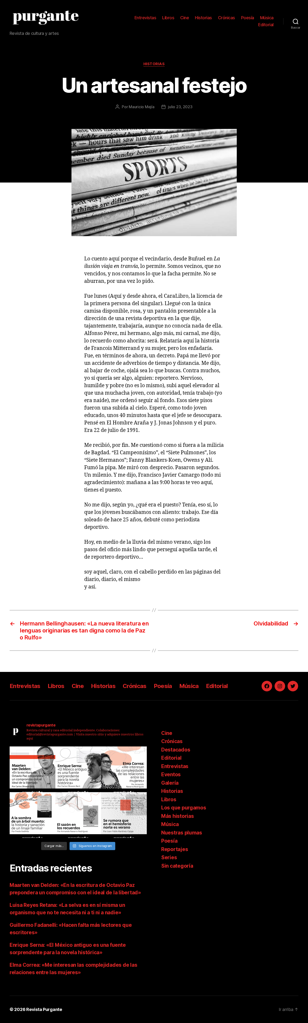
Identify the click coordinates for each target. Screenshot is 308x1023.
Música (267, 17)
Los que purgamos (183, 808)
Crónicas (226, 17)
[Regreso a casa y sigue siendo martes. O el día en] (124, 815)
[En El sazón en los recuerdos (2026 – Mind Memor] (78, 815)
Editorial (266, 24)
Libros (168, 17)
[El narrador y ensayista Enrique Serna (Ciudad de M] (78, 769)
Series (169, 857)
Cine (184, 17)
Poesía (247, 17)
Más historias (177, 816)
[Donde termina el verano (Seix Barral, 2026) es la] (124, 769)
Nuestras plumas (181, 833)
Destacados (175, 750)
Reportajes (174, 849)
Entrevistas (145, 17)
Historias (203, 17)
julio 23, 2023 (180, 106)
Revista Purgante (44, 1009)
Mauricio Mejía (141, 106)
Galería (170, 783)
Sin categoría (177, 866)
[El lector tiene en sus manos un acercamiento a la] (32, 769)
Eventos (171, 774)
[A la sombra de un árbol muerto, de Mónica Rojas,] (32, 815)
